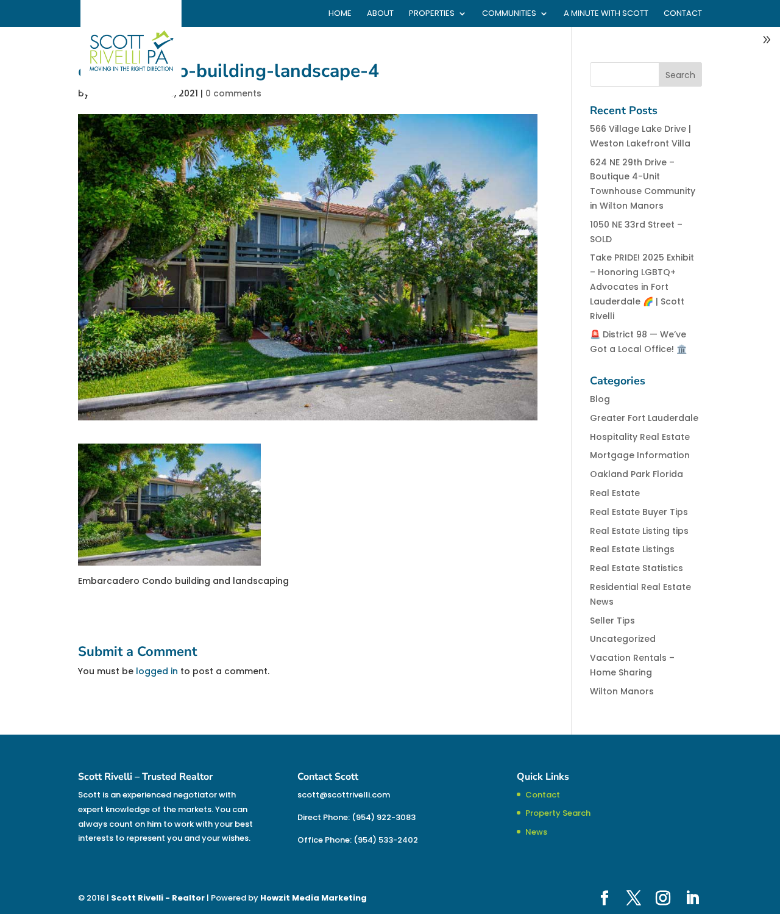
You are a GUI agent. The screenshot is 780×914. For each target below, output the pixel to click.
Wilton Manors (622, 691)
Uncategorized (623, 639)
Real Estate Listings (632, 549)
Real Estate (615, 493)
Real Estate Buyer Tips (639, 512)
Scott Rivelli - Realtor (158, 898)
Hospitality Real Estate (640, 437)
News (536, 832)
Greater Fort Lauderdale (644, 418)
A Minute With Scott (606, 14)
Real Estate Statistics (636, 568)
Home (340, 14)
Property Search (557, 813)
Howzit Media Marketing (313, 898)
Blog (600, 399)
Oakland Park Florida (636, 474)
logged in (157, 671)
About (380, 14)
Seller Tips (612, 620)
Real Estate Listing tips (639, 531)
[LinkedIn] (692, 899)
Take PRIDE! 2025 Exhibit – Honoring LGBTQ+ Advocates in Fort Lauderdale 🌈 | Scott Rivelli (642, 286)
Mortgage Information (640, 455)
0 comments (233, 93)
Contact (683, 14)
